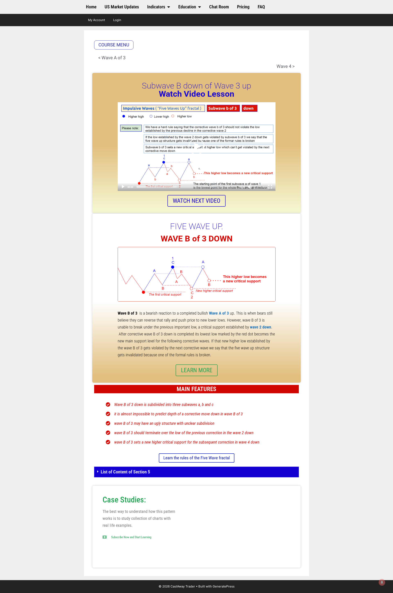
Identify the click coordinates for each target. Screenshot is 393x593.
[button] (196, 146)
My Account (96, 20)
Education (187, 6)
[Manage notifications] (382, 582)
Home (91, 6)
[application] (197, 146)
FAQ (261, 6)
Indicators (156, 6)
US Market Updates (122, 6)
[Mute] (250, 187)
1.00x (263, 187)
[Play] (123, 187)
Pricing (243, 6)
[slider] (186, 187)
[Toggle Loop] (256, 187)
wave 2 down (260, 327)
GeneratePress (224, 586)
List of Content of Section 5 (125, 471)
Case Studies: (124, 499)
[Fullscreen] (270, 187)
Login (117, 20)
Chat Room (219, 6)
